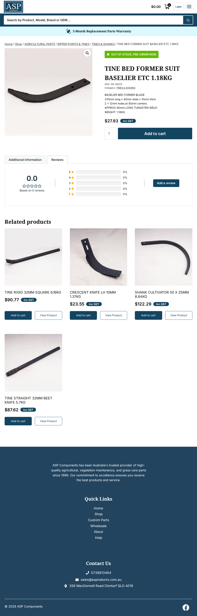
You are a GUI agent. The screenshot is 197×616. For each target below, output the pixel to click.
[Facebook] (185, 607)
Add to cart (155, 133)
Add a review (166, 183)
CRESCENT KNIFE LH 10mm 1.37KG (93, 294)
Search (188, 20)
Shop (99, 514)
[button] (87, 53)
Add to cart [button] (18, 315)
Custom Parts (98, 520)
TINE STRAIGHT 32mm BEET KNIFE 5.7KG (28, 400)
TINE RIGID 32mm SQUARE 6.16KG (33, 292)
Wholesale (98, 526)
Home (98, 508)
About (98, 532)
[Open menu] (189, 7)
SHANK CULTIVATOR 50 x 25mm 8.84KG (162, 294)
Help (98, 538)
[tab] (25, 160)
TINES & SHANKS (125, 87)
